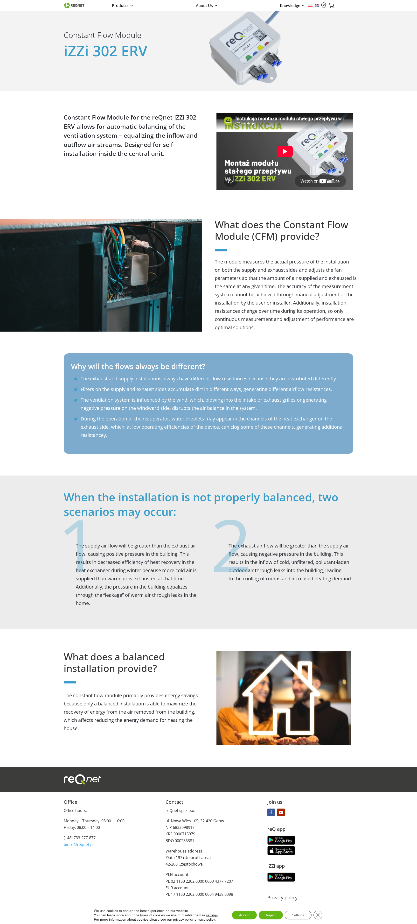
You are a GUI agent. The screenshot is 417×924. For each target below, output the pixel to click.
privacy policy (205, 919)
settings (212, 915)
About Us (204, 6)
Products (120, 6)
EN (317, 5)
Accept (244, 915)
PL (310, 5)
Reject (271, 915)
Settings (298, 915)
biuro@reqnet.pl (79, 844)
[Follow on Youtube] (281, 812)
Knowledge (290, 6)
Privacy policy (282, 897)
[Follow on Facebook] (271, 812)
